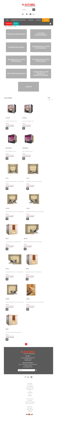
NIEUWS (16, 23)
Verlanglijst (30, 411)
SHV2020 (24, 118)
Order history (29, 408)
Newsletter (30, 400)
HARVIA (7, 123)
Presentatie (30, 383)
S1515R (7, 208)
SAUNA (14, 26)
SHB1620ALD (9, 148)
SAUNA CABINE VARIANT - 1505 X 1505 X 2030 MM (34, 181)
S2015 (7, 238)
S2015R (25, 238)
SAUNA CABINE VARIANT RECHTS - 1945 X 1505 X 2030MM (33, 241)
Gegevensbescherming (29, 403)
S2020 (27, 268)
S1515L (28, 208)
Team (30, 391)
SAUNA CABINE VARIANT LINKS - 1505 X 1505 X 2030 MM (35, 211)
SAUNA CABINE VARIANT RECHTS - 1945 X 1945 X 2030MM (14, 302)
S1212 (7, 178)
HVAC (7, 20)
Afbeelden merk (30, 389)
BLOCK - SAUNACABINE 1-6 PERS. (27, 151)
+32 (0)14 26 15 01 (28, 365)
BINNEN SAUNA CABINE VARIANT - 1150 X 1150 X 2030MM (14, 181)
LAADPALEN (31, 20)
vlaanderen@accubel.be (27, 366)
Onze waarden (30, 384)
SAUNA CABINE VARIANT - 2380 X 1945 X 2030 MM (13, 332)
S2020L (28, 299)
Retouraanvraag (30, 409)
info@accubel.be (28, 360)
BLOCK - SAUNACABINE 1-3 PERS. (11, 151)
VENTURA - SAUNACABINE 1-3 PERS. (11, 121)
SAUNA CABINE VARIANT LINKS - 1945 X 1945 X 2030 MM (35, 302)
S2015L (7, 268)
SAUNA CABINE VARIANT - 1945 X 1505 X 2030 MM (13, 241)
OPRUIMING (45, 20)
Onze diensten (30, 386)
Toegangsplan (30, 392)
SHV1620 (8, 118)
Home (6, 26)
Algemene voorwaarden (29, 401)
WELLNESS (38, 20)
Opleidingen (30, 395)
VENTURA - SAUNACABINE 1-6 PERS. (28, 121)
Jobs (30, 394)
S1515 (27, 178)
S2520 (7, 329)
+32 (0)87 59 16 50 (28, 359)
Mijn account (29, 406)
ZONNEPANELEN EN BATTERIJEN (18, 20)
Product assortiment (30, 387)
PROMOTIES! (9, 23)
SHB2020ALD (25, 148)
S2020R (7, 299)
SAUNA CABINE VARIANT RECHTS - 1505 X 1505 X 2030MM (14, 211)
